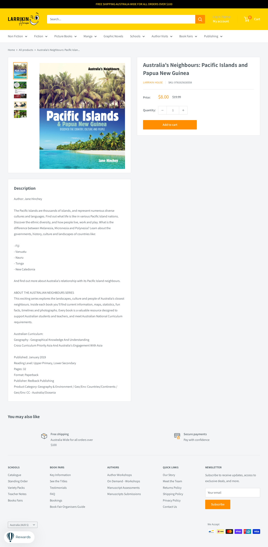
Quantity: (149, 110)
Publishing (211, 36)
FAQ (52, 494)
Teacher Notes (17, 494)
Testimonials (58, 488)
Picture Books (63, 36)
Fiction (38, 36)
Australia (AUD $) (19, 525)
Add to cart (170, 125)
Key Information (60, 475)
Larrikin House (153, 82)
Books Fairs (15, 500)
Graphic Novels (113, 36)
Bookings (56, 500)
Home (11, 50)
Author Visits (160, 36)
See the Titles (58, 481)
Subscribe (217, 504)
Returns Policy (172, 488)
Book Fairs (186, 36)
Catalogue (14, 475)
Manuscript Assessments (123, 488)
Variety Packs (16, 488)
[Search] (200, 19)
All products (26, 50)
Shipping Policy (173, 494)
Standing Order (18, 481)
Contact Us (170, 507)
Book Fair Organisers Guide (67, 507)
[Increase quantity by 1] (183, 110)
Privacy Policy (171, 500)
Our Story (169, 475)
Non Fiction (15, 36)
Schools (135, 36)
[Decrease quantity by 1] (162, 110)
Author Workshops (119, 475)
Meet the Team (172, 481)
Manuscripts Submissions (124, 494)
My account (221, 21)
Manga (88, 36)
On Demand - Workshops (123, 481)
